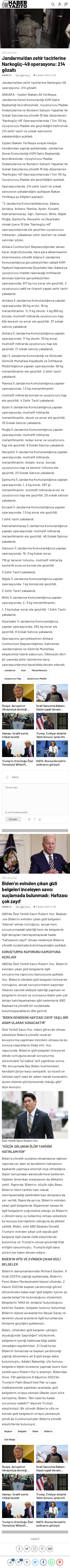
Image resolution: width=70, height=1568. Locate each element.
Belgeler (22, 1431)
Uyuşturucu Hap (12, 678)
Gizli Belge (9, 1439)
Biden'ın (48, 1431)
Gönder (13, 819)
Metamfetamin (39, 670)
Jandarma (9, 670)
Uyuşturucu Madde (36, 678)
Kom (23, 670)
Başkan (8, 1431)
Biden (35, 1431)
